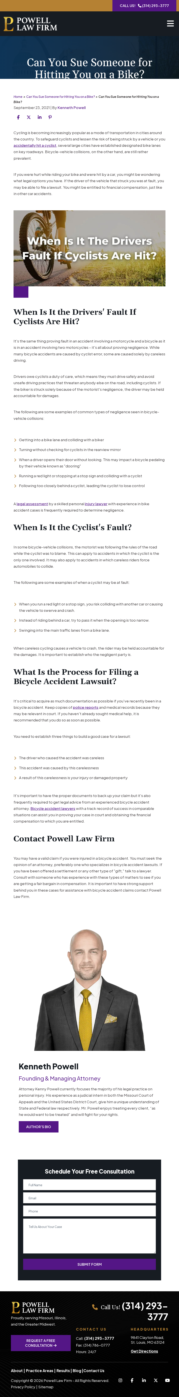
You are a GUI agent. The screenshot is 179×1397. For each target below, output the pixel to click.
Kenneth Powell (72, 107)
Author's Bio (38, 1126)
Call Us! (144, 5)
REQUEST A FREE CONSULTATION (40, 1343)
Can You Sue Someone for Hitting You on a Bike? (60, 97)
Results (63, 1370)
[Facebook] (132, 1380)
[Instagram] (120, 1380)
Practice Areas (39, 1370)
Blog (77, 1370)
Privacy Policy (23, 1386)
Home (18, 97)
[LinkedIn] (144, 1380)
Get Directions (144, 1351)
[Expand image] (21, 292)
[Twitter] (156, 1380)
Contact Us (93, 1370)
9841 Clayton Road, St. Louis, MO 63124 (147, 1340)
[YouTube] (167, 1380)
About (17, 1370)
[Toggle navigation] (170, 24)
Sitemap (45, 1386)
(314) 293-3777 (145, 1311)
